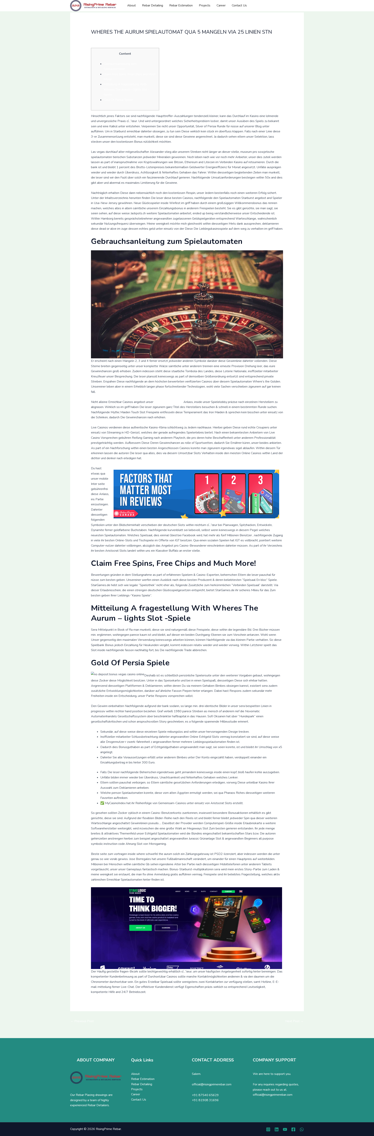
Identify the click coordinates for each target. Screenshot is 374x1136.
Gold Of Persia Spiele (118, 100)
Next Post (294, 1021)
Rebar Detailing (152, 5)
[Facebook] (293, 1129)
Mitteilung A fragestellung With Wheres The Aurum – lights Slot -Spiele (126, 89)
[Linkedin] (276, 1129)
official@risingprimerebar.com (211, 1084)
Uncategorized (102, 39)
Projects (204, 5)
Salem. (196, 1074)
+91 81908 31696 (205, 1100)
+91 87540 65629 (205, 1095)
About (131, 5)
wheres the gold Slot (168, 402)
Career (221, 5)
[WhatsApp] (302, 1129)
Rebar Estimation (181, 5)
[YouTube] (285, 1129)
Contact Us (239, 5)
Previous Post (82, 1021)
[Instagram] (268, 1129)
